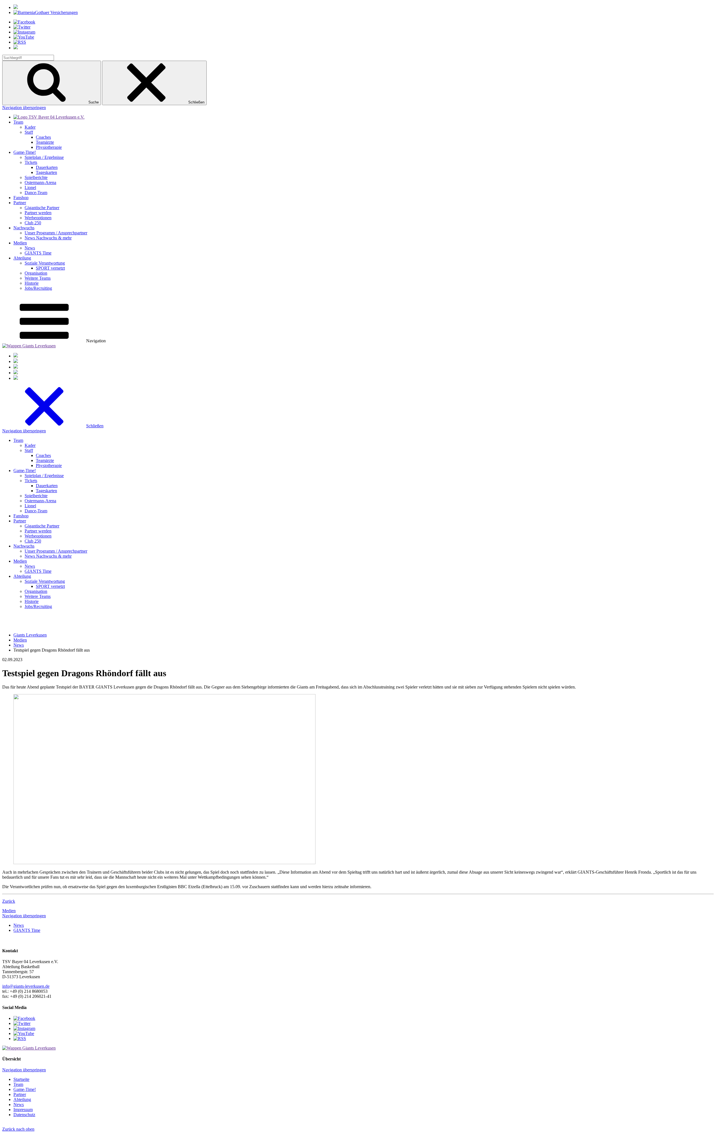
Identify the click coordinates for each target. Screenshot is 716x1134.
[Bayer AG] (15, 7)
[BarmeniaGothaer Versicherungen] (45, 12)
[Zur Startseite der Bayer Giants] (48, 117)
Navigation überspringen (24, 107)
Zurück (8, 901)
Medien (9, 910)
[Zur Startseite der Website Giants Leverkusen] (29, 345)
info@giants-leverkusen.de (26, 986)
